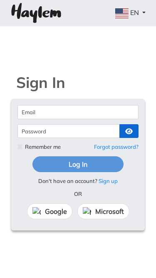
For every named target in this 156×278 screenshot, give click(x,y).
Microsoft (109, 211)
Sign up (108, 181)
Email (28, 112)
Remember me (43, 146)
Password (34, 131)
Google (56, 211)
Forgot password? (116, 146)
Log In (78, 164)
